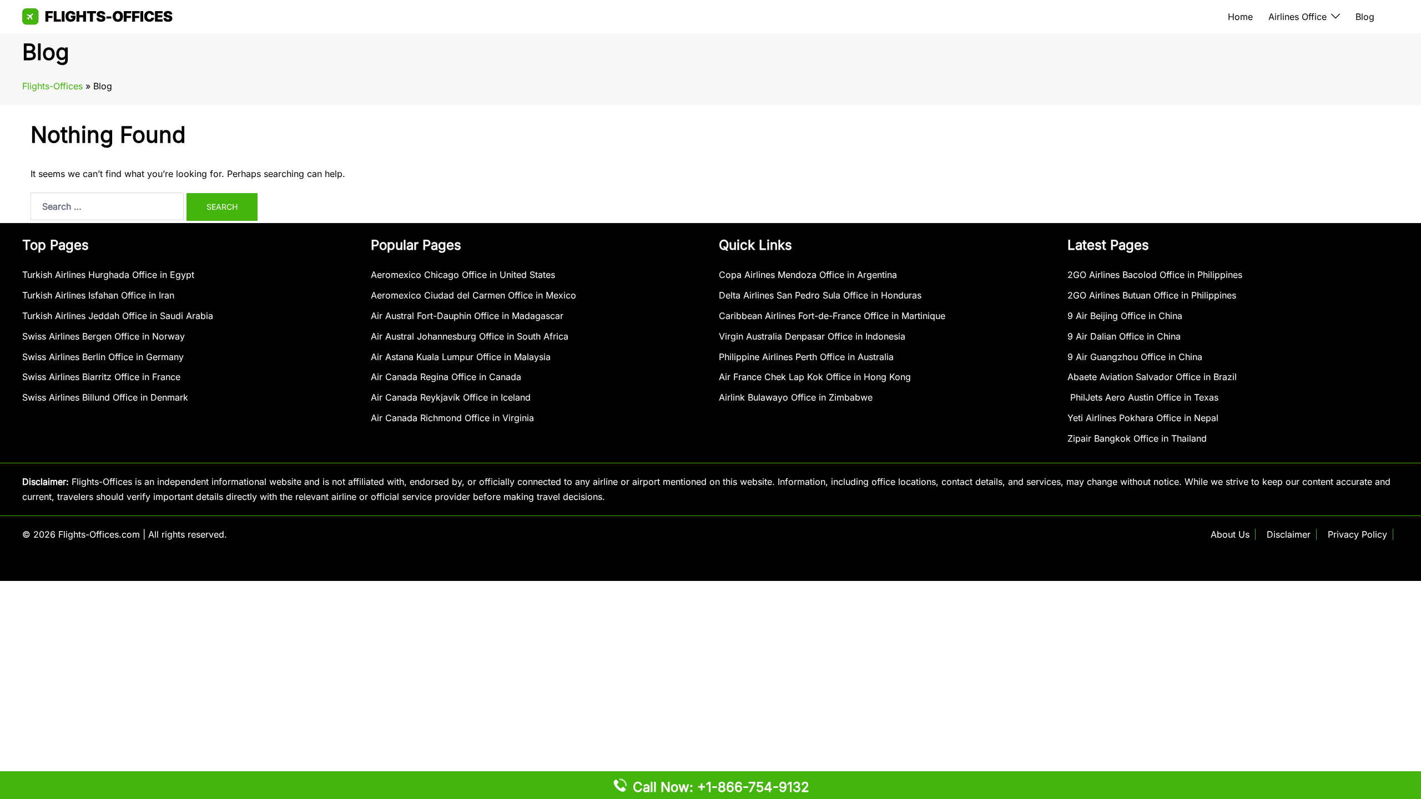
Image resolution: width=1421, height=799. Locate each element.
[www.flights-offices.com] (97, 15)
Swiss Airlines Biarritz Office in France (101, 376)
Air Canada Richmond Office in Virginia (452, 417)
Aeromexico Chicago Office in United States (463, 274)
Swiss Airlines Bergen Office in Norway (103, 336)
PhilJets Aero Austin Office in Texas (1142, 397)
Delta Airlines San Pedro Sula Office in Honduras (820, 295)
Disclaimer (1289, 534)
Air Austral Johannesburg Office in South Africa (469, 336)
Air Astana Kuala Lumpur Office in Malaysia (461, 356)
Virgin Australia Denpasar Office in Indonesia (812, 336)
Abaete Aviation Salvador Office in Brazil (1152, 376)
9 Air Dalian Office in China (1124, 336)
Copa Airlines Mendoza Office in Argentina (808, 274)
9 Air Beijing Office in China (1124, 315)
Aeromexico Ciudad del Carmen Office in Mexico (473, 295)
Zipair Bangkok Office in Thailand (1137, 438)
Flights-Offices (52, 86)
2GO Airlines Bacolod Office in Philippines (1154, 274)
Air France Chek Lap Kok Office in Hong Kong (815, 376)
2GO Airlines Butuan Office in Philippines (1151, 295)
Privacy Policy (1357, 534)
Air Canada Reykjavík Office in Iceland (451, 397)
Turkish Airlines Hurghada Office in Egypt (108, 274)
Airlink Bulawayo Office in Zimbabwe (796, 397)
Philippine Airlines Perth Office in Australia (806, 356)
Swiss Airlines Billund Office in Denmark (105, 397)
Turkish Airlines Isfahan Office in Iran (98, 295)
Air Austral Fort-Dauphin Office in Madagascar (467, 315)
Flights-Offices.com (99, 534)
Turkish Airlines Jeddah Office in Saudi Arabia (117, 315)
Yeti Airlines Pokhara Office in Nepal (1142, 417)
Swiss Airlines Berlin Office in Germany (103, 356)
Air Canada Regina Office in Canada (446, 376)
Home (1240, 16)
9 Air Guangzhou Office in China (1134, 356)
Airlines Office (1297, 16)
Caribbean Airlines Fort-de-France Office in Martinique (832, 315)
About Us (1230, 534)
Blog (1365, 16)
